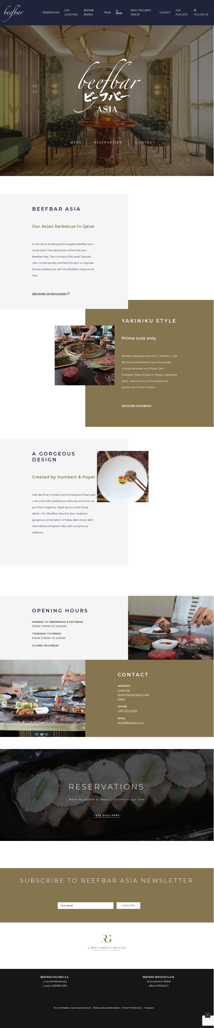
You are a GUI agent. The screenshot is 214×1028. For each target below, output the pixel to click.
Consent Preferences (132, 1008)
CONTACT (145, 142)
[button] (107, 815)
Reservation (108, 142)
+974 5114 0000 (127, 710)
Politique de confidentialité (106, 1008)
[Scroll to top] (207, 1014)
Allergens (149, 1008)
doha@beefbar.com (131, 722)
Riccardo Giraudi (82, 1008)
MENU (76, 142)
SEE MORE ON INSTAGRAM (49, 293)
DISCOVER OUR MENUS (136, 405)
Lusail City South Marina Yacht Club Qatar (133, 695)
